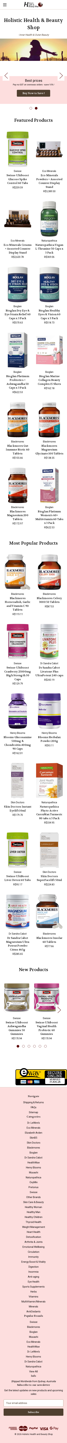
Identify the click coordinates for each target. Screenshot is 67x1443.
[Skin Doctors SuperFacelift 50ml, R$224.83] (49, 850)
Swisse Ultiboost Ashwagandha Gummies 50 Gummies (17, 1028)
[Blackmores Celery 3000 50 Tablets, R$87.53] (49, 572)
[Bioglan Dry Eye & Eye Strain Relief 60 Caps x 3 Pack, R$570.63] (17, 284)
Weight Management (33, 1227)
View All (33, 1371)
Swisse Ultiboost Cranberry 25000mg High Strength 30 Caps (17, 673)
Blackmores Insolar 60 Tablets (49, 940)
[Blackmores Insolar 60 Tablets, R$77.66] (49, 912)
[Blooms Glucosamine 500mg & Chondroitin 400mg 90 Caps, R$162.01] (17, 711)
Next (61, 75)
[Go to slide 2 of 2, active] (36, 108)
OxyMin (34, 1182)
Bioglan (34, 1152)
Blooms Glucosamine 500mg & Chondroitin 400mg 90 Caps (18, 743)
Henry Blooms (33, 1167)
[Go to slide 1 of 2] (31, 108)
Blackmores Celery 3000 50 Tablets (49, 600)
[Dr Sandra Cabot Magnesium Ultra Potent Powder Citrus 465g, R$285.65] (17, 912)
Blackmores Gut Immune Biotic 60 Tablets (17, 449)
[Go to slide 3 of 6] (29, 1046)
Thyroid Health (33, 1222)
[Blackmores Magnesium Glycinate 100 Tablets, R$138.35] (49, 419)
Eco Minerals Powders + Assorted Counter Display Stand (49, 181)
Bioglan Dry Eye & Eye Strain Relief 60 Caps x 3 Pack (18, 314)
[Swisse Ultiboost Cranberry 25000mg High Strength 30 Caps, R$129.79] (17, 641)
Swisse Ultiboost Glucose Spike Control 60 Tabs (18, 179)
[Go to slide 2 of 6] (23, 1046)
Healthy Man (33, 1212)
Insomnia (33, 1271)
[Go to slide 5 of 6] (40, 1046)
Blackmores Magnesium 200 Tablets (17, 515)
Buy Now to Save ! (34, 93)
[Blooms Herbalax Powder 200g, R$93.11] (49, 711)
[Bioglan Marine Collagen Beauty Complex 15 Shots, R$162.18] (49, 350)
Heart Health (33, 1232)
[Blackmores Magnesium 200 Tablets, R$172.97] (17, 485)
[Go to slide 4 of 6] (34, 1046)
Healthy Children (33, 1217)
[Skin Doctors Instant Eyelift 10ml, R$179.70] (17, 780)
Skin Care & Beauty (33, 1202)
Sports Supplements (33, 1286)
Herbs (33, 1291)
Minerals (33, 1306)
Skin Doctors (33, 1142)
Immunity (33, 1256)
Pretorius (33, 1187)
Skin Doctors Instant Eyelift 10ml (17, 808)
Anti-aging (33, 1276)
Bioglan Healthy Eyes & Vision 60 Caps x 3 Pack (49, 314)
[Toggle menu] (4, 4)
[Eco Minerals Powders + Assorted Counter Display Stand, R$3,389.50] (49, 149)
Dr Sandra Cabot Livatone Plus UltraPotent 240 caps (49, 671)
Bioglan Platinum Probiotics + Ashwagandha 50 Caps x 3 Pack (17, 382)
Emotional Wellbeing (33, 1247)
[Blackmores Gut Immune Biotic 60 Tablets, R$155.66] (17, 419)
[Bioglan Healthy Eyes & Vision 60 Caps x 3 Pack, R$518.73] (49, 284)
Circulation (33, 1251)
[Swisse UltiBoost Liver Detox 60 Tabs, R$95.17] (17, 850)
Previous (6, 75)
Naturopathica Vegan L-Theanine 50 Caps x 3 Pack (49, 248)
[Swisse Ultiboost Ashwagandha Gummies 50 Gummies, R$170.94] (16, 997)
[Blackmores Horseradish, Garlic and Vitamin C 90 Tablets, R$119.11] (17, 572)
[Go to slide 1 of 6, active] (18, 1046)
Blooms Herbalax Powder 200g (49, 739)
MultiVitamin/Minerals (33, 1301)
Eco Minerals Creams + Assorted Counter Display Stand (18, 248)
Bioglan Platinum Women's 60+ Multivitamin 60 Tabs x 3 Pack (49, 517)
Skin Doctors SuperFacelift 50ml (49, 878)
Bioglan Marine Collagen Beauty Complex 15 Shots (49, 380)
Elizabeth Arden (33, 1132)
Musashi (33, 1172)
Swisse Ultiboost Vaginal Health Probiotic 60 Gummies (47, 1028)
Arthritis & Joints (34, 1242)
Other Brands (33, 1197)
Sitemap (33, 1112)
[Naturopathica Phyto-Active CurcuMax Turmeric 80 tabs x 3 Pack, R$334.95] (49, 780)
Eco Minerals (33, 1127)
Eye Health (33, 1281)
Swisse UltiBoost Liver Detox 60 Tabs (17, 878)
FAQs (33, 1107)
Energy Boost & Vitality (33, 1261)
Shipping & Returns (33, 1102)
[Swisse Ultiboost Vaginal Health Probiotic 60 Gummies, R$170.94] (46, 997)
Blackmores (33, 1147)
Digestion (34, 1266)
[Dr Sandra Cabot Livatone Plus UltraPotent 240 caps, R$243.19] (49, 641)
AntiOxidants (33, 1311)
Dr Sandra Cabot (33, 1157)
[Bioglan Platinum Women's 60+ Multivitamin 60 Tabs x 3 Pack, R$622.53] (49, 485)
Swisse (33, 1192)
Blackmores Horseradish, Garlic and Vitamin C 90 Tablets (17, 604)
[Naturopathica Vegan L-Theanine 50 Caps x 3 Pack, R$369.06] (49, 219)
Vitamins (33, 1296)
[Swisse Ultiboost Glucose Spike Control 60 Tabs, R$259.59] (17, 149)
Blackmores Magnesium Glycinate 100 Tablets (49, 449)
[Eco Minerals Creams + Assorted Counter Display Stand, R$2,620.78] (17, 219)
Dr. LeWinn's (33, 1122)
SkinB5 (33, 1137)
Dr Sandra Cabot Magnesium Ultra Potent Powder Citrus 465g (17, 943)
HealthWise (33, 1162)
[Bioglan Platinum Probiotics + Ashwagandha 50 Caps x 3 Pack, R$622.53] (17, 350)
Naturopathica (33, 1177)
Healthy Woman (33, 1207)
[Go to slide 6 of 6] (45, 1046)
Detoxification (33, 1237)
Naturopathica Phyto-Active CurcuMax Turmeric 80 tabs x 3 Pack (49, 812)
